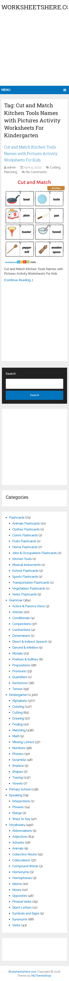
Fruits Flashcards (24, 541)
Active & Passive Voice (28, 606)
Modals (17, 653)
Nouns (16, 890)
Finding (17, 724)
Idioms (17, 884)
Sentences (20, 683)
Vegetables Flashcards (28, 588)
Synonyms (19, 919)
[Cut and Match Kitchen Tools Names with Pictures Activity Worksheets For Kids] (34, 221)
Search (11, 373)
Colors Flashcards (25, 535)
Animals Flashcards (26, 523)
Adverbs (18, 842)
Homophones (22, 878)
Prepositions (21, 665)
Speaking (15, 795)
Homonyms (20, 872)
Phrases (18, 807)
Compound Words (25, 866)
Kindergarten (18, 695)
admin (11, 167)
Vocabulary (17, 825)
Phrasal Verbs (22, 901)
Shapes (17, 771)
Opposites (19, 896)
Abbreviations (22, 831)
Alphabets (19, 701)
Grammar (15, 600)
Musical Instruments (26, 565)
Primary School (20, 789)
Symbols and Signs (25, 913)
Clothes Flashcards (26, 529)
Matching (10, 172)
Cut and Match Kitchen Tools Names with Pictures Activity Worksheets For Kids (31, 153)
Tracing (17, 777)
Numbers (18, 748)
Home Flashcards (25, 547)
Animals (18, 848)
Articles (17, 612)
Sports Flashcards (25, 576)
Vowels (17, 783)
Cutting (55, 167)
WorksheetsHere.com (22, 971)
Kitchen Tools (22, 559)
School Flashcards (25, 571)
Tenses (17, 689)
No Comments (36, 172)
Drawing (18, 718)
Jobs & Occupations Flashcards (34, 553)
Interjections (21, 801)
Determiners (21, 636)
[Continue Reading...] (18, 280)
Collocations (21, 860)
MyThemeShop (41, 975)
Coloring (18, 706)
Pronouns (19, 671)
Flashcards (17, 517)
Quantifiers (19, 677)
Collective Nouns (24, 854)
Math (16, 736)
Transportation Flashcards (30, 582)
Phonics (18, 754)
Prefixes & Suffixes (25, 659)
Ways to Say (21, 819)
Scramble (19, 760)
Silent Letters (22, 907)
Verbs (16, 925)
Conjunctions (21, 624)
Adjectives (20, 836)
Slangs (17, 813)
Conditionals (21, 618)
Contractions (21, 630)
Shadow (18, 766)
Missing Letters (23, 742)
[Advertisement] (34, 49)
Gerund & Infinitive (25, 647)
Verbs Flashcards (24, 594)
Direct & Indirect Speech (29, 641)
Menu (5, 90)
